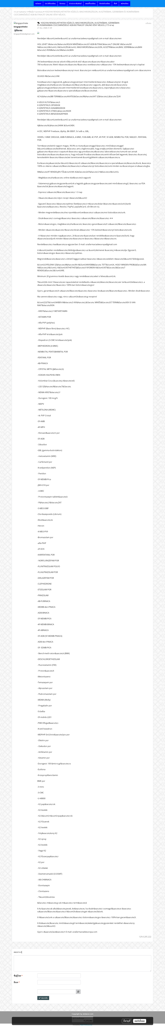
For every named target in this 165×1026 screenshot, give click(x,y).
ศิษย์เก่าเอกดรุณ (36, 11)
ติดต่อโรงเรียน (104, 3)
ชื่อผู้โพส (18, 975)
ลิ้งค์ (115, 3)
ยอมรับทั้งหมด (140, 1021)
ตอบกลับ (44, 998)
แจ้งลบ (148, 23)
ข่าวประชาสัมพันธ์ (75, 3)
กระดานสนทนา (20, 11)
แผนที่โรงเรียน (90, 3)
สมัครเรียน (124, 3)
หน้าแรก (38, 3)
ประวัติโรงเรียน (50, 3)
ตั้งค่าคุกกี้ (126, 1021)
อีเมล (17, 982)
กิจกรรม (62, 3)
